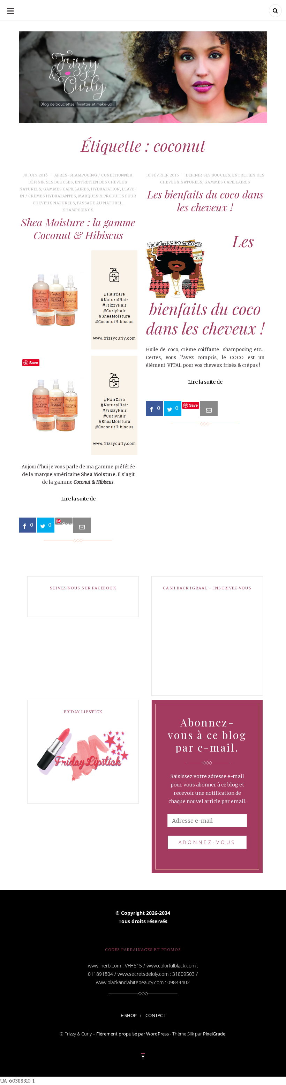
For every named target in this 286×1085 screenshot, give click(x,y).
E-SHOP (129, 1015)
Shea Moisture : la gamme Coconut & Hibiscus (78, 228)
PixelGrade (214, 1034)
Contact (155, 1015)
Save (67, 523)
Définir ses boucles (51, 182)
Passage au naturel (99, 203)
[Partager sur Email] (82, 525)
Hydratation (105, 189)
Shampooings (78, 210)
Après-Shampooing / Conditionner (93, 175)
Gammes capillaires (66, 189)
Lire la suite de (78, 499)
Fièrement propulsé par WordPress (132, 1034)
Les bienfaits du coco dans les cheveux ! (205, 200)
